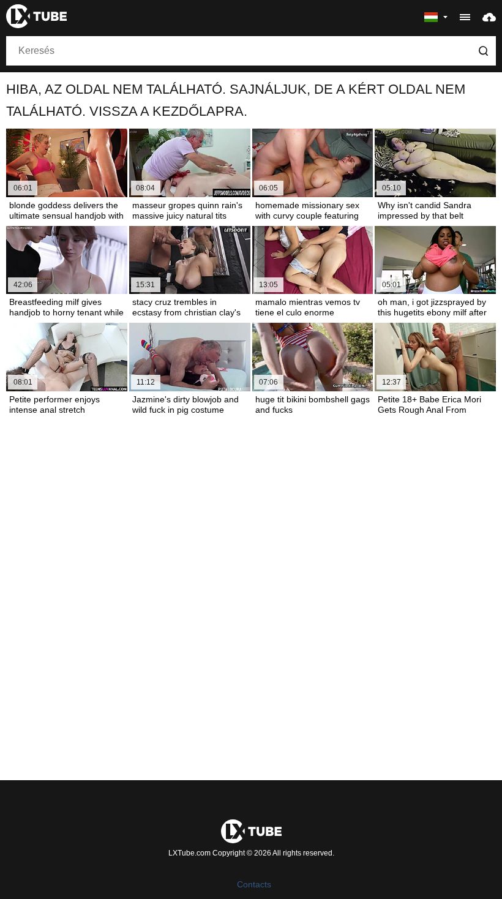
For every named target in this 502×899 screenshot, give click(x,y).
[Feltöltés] (489, 16)
